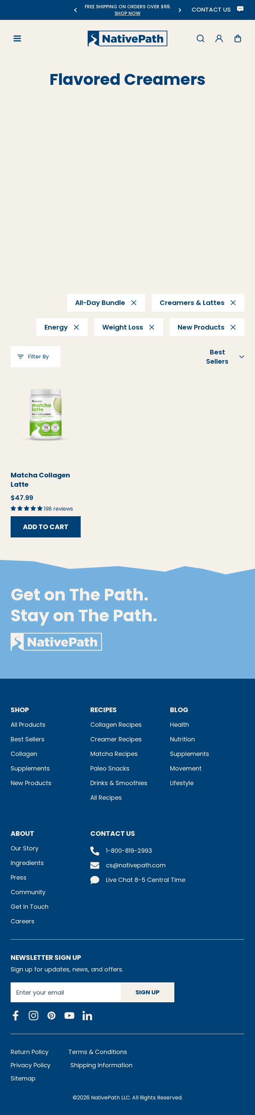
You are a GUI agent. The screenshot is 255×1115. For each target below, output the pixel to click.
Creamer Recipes (116, 739)
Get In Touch (29, 906)
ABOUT (22, 833)
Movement (186, 768)
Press (19, 877)
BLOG (179, 709)
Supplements (30, 768)
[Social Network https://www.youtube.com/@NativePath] (69, 1015)
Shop (20, 709)
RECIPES (103, 709)
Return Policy (29, 1052)
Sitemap (23, 1078)
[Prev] (75, 10)
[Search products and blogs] (201, 38)
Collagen (24, 754)
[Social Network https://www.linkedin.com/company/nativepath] (87, 1016)
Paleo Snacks (109, 768)
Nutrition (182, 739)
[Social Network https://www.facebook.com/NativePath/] (16, 1016)
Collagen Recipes (116, 724)
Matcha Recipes (114, 754)
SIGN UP (147, 992)
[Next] (180, 10)
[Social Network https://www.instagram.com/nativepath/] (34, 1016)
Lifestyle (182, 783)
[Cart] (238, 38)
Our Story (25, 848)
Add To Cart (45, 526)
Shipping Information (101, 1065)
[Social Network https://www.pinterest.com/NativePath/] (51, 1016)
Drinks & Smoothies (118, 783)
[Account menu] (219, 38)
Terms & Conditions (97, 1052)
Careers (23, 921)
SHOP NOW (105, 13)
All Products (28, 724)
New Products (31, 783)
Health (179, 724)
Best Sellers (27, 739)
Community (28, 892)
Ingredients (27, 863)
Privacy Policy (30, 1065)
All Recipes (106, 797)
